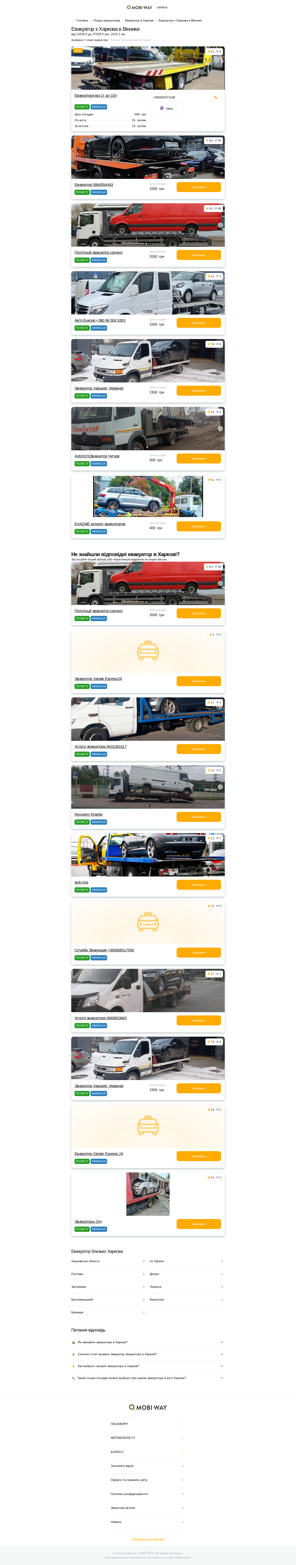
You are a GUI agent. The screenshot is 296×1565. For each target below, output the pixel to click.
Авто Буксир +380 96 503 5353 (100, 320)
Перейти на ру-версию (148, 1539)
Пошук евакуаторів (106, 20)
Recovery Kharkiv (88, 814)
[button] (146, 175)
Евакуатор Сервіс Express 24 (99, 1154)
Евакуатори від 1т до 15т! (96, 95)
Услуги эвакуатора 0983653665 (101, 1018)
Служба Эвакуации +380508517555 (104, 950)
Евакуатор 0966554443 (94, 185)
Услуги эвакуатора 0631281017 (101, 746)
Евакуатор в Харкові (139, 20)
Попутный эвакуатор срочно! (98, 252)
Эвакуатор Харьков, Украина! (99, 388)
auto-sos (81, 882)
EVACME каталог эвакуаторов (100, 524)
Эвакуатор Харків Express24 (98, 679)
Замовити (199, 187)
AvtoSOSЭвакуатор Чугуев (97, 456)
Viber (169, 108)
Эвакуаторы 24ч (88, 1221)
